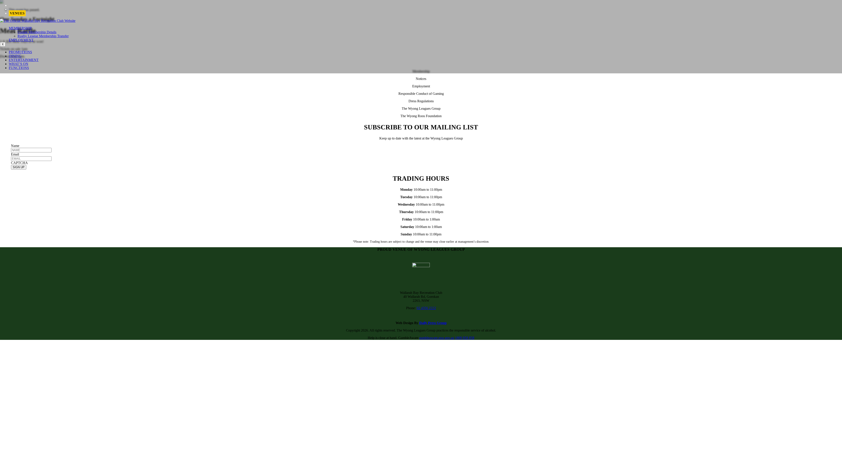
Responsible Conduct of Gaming (421, 93)
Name (15, 146)
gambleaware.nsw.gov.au (436, 338)
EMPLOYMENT (21, 40)
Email (15, 154)
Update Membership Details (37, 32)
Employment (421, 86)
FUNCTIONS (19, 68)
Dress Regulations (421, 101)
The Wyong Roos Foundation (421, 116)
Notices (421, 79)
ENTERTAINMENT (24, 60)
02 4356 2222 (426, 308)
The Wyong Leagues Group (421, 108)
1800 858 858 (464, 338)
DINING (15, 56)
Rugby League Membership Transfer (43, 36)
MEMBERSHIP (20, 28)
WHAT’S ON (18, 64)
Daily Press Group (433, 323)
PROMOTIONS (20, 52)
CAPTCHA (19, 163)
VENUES (17, 13)
